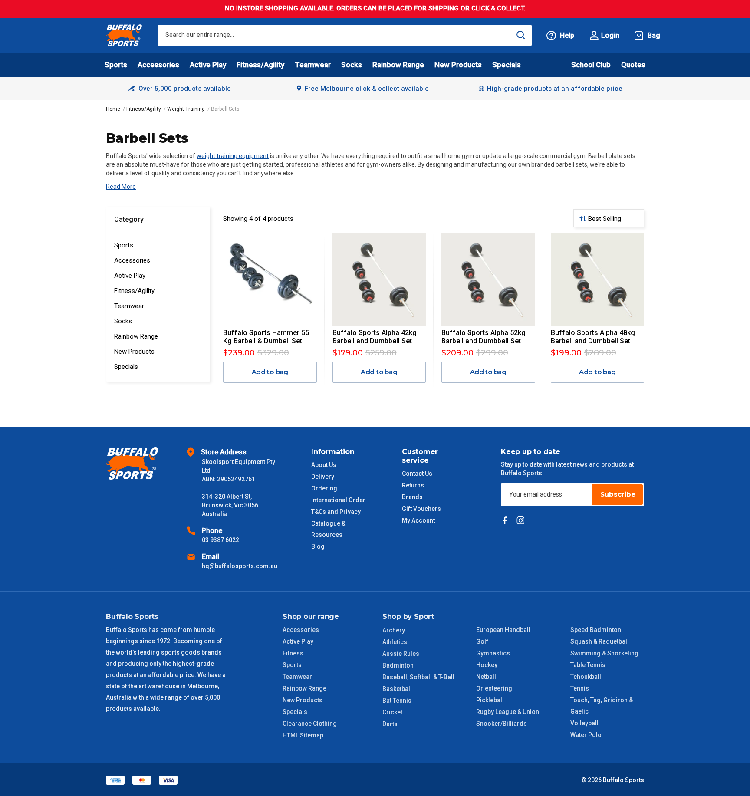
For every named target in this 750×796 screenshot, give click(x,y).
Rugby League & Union (507, 711)
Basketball (397, 688)
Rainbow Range (136, 336)
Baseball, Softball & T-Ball (418, 677)
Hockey (486, 664)
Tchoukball (585, 676)
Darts (390, 723)
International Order (338, 500)
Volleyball (584, 723)
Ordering (324, 488)
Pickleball (490, 700)
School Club (591, 64)
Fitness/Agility (134, 291)
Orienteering (494, 688)
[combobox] (345, 35)
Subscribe (617, 494)
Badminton (398, 665)
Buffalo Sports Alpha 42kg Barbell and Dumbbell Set (374, 337)
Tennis (579, 688)
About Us (323, 464)
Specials (126, 367)
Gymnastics (493, 653)
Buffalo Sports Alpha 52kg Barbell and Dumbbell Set (483, 337)
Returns (413, 485)
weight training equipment (233, 155)
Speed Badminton (595, 629)
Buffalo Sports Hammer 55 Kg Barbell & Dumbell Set (266, 337)
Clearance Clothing (310, 723)
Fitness (293, 653)
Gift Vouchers (421, 508)
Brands (412, 496)
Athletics (394, 641)
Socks (123, 321)
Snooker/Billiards (501, 723)
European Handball (503, 629)
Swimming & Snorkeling (604, 653)
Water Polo (586, 734)
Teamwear (129, 306)
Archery (393, 630)
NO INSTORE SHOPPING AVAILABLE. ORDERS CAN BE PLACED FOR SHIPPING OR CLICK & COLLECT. (375, 8)
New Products (458, 64)
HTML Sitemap (303, 735)
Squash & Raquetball (599, 641)
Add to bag (270, 372)
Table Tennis (587, 664)
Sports (123, 245)
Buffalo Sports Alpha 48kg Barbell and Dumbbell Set (593, 337)
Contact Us (417, 473)
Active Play (129, 276)
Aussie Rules (400, 653)
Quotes (633, 64)
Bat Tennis (396, 700)
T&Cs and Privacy (336, 511)
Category (129, 219)
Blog (318, 546)
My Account (418, 520)
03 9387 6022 (220, 539)
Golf (482, 641)
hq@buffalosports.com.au (239, 565)
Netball (486, 676)
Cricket (392, 712)
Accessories (132, 260)
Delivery (322, 476)
